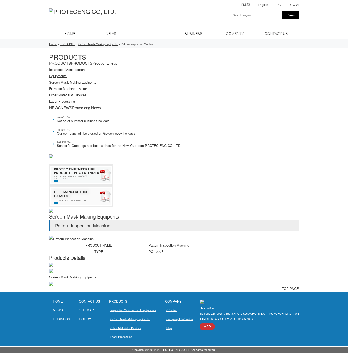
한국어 (294, 4)
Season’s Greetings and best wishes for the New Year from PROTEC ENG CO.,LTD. (119, 144)
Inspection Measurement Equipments (133, 310)
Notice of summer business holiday (83, 119)
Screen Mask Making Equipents (72, 277)
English (263, 4)
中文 (279, 4)
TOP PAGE (290, 288)
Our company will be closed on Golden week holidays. (97, 132)
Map (169, 328)
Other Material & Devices (125, 328)
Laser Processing (121, 337)
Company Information (179, 319)
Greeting (171, 310)
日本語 (245, 4)
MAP (207, 326)
